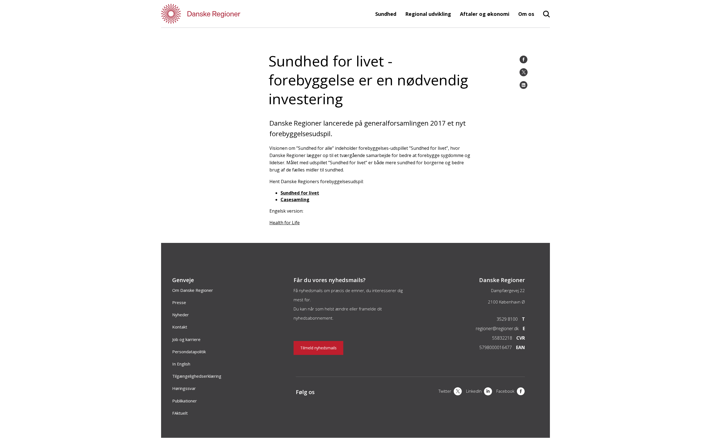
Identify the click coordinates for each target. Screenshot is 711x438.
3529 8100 (507, 319)
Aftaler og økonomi (484, 14)
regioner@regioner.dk (497, 328)
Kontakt (179, 327)
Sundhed (385, 14)
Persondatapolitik (189, 351)
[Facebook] (523, 59)
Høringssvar (184, 388)
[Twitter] (523, 72)
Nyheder (180, 314)
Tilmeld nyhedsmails (318, 347)
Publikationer (184, 401)
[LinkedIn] (523, 85)
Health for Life (284, 223)
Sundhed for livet (300, 193)
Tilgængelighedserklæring (196, 376)
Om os (526, 14)
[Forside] (216, 14)
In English (181, 364)
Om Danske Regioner (192, 290)
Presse (179, 302)
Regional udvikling (428, 14)
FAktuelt (180, 413)
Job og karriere (186, 339)
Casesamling (295, 199)
